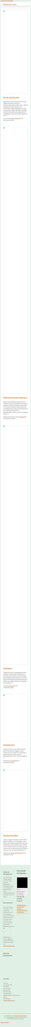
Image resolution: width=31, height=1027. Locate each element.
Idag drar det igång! (10, 835)
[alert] (22, 886)
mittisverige (17, 853)
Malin (16, 118)
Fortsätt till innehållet (7, 1)
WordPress (11, 1017)
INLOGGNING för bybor (20, 1015)
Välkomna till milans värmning (15, 398)
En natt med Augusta (11, 97)
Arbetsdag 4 (7, 668)
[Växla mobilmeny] (27, 4)
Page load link (5, 1022)
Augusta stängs (21, 905)
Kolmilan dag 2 (9, 745)
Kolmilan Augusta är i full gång (22, 911)
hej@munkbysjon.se (9, 946)
